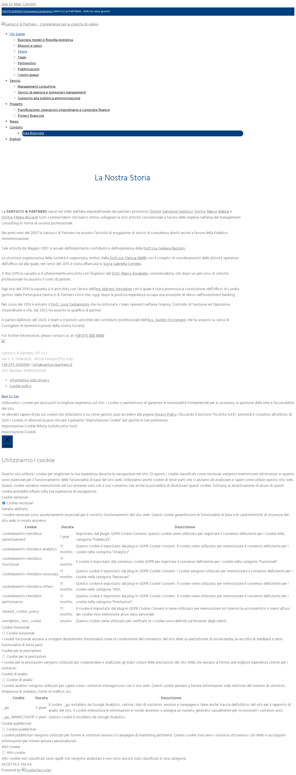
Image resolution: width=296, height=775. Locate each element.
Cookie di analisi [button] (14, 674)
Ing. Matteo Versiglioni (113, 289)
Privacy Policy (166, 415)
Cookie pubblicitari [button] (16, 724)
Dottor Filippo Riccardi (20, 218)
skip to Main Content (19, 4)
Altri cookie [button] (11, 747)
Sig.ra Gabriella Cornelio (122, 264)
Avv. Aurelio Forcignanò (166, 320)
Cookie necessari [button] (15, 497)
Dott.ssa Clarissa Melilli (128, 258)
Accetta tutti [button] (66, 426)
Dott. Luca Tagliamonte (70, 305)
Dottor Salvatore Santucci (171, 212)
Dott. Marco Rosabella (130, 274)
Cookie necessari (20, 503)
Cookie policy (20, 386)
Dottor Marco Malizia (212, 212)
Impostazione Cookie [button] (19, 426)
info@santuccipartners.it (38, 11)
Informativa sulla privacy (29, 380)
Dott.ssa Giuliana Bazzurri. (164, 249)
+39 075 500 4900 (89, 336)
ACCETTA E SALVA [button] (17, 765)
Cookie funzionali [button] (15, 628)
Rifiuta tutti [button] (46, 426)
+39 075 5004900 (12, 11)
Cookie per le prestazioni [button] (21, 651)
